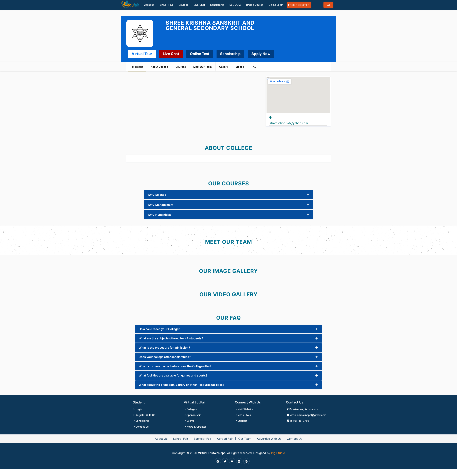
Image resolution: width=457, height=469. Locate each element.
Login (138, 409)
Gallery (223, 66)
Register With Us (145, 414)
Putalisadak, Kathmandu (303, 409)
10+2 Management (160, 204)
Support (242, 420)
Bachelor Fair (202, 438)
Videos (239, 66)
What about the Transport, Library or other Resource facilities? (181, 384)
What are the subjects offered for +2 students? (171, 338)
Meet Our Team (202, 66)
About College (159, 66)
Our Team (244, 438)
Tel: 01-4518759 (299, 420)
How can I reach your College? (159, 329)
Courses (180, 66)
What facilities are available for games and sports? (173, 375)
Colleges (191, 409)
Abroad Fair (225, 438)
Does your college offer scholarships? (165, 357)
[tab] (228, 194)
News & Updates (196, 426)
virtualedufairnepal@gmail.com (307, 414)
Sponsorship (193, 414)
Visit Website (245, 409)
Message (137, 66)
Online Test (199, 54)
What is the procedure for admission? (164, 347)
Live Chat (171, 54)
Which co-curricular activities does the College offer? (175, 366)
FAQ (254, 66)
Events (190, 420)
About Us (161, 438)
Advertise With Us (269, 438)
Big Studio (278, 453)
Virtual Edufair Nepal (212, 453)
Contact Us (142, 426)
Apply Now (260, 54)
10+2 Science (156, 194)
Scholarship (230, 54)
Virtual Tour (142, 54)
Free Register (299, 4)
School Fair (180, 438)
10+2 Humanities (159, 214)
